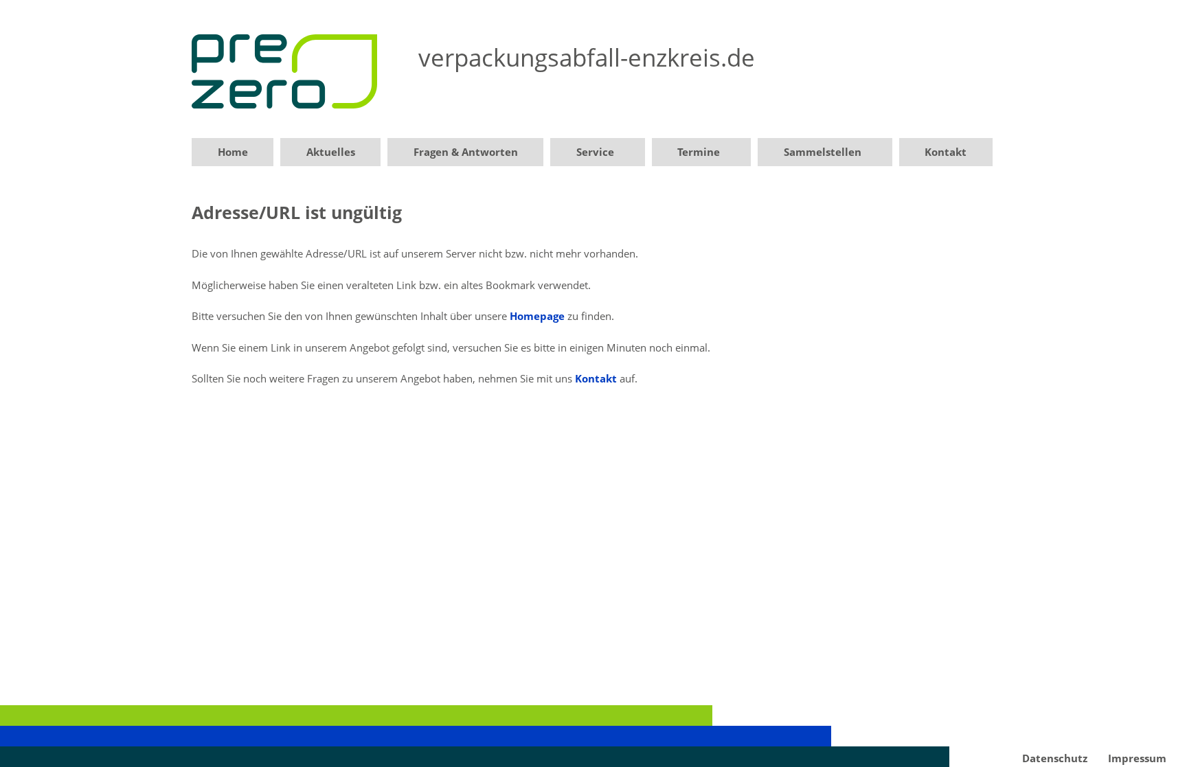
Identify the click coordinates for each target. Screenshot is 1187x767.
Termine (698, 152)
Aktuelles (330, 152)
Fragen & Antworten (466, 152)
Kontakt (945, 152)
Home (233, 152)
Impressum (1137, 758)
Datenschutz (1054, 758)
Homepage (537, 316)
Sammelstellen (822, 152)
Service (595, 152)
